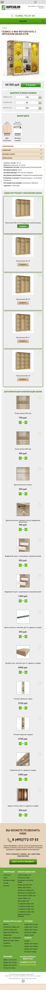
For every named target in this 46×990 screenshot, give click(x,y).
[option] (23, 58)
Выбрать (23, 264)
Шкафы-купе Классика (25, 885)
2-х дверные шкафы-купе (26, 904)
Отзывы (5, 883)
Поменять (7, 134)
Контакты (6, 886)
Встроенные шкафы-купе (11, 927)
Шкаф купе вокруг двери (11, 940)
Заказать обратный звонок (28, 965)
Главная (4, 28)
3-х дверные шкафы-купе (26, 906)
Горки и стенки (29, 935)
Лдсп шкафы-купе (23, 901)
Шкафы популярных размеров (24, 915)
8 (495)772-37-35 (25, 839)
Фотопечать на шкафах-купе (26, 893)
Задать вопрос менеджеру (23, 861)
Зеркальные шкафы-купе (26, 890)
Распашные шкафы (24, 878)
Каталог (5, 924)
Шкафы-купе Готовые (31, 927)
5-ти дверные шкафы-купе (26, 912)
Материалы (6, 943)
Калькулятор (7, 946)
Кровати (26, 941)
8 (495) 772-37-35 (25, 15)
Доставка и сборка (9, 880)
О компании (7, 875)
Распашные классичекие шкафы (25, 881)
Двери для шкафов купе (10, 932)
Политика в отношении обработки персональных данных (23, 976)
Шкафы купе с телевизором (12, 938)
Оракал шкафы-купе (24, 898)
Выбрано (23, 226)
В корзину (31, 85)
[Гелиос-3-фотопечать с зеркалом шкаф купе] (23, 58)
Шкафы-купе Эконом (24, 887)
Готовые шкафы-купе (24, 875)
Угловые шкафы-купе (10, 930)
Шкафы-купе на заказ (31, 924)
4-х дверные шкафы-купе (26, 909)
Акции (5, 878)
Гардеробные (7, 935)
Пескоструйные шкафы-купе (27, 896)
